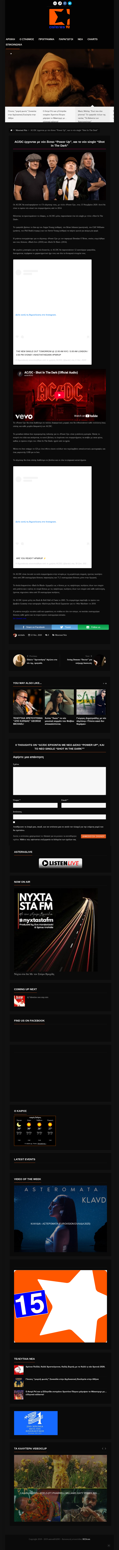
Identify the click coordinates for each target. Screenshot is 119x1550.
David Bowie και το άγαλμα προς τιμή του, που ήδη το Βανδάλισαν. (90, 721)
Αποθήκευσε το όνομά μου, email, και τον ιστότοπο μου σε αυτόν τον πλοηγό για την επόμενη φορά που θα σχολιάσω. (58, 828)
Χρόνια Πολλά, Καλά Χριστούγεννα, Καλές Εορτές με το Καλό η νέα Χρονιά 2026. (65, 1366)
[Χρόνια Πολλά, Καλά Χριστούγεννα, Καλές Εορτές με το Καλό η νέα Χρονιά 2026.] (19, 1370)
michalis (21, 635)
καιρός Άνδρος (35, 1117)
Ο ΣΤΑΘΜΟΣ (27, 39)
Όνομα (16, 800)
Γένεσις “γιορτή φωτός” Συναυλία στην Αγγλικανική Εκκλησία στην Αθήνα (62, 1379)
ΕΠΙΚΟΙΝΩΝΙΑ (14, 44)
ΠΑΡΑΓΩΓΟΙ (66, 39)
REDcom (86, 1539)
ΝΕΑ (80, 39)
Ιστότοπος (17, 812)
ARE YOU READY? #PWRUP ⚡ (31, 558)
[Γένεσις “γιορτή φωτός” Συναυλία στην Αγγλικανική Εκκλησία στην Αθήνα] (19, 1382)
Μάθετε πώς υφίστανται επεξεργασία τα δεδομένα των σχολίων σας (48, 839)
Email (64, 800)
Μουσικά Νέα (61, 635)
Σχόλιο (16, 764)
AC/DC (59, 360)
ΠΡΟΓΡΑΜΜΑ (46, 39)
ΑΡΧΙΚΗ (10, 39)
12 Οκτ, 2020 (36, 635)
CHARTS (93, 39)
